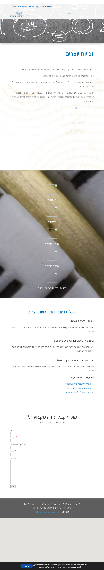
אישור (26, 566)
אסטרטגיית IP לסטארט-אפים (78, 392)
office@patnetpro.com (48, 511)
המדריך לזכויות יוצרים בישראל (78, 383)
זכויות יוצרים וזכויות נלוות (52, 288)
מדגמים (52, 222)
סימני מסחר (52, 244)
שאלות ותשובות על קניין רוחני (79, 388)
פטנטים (52, 200)
